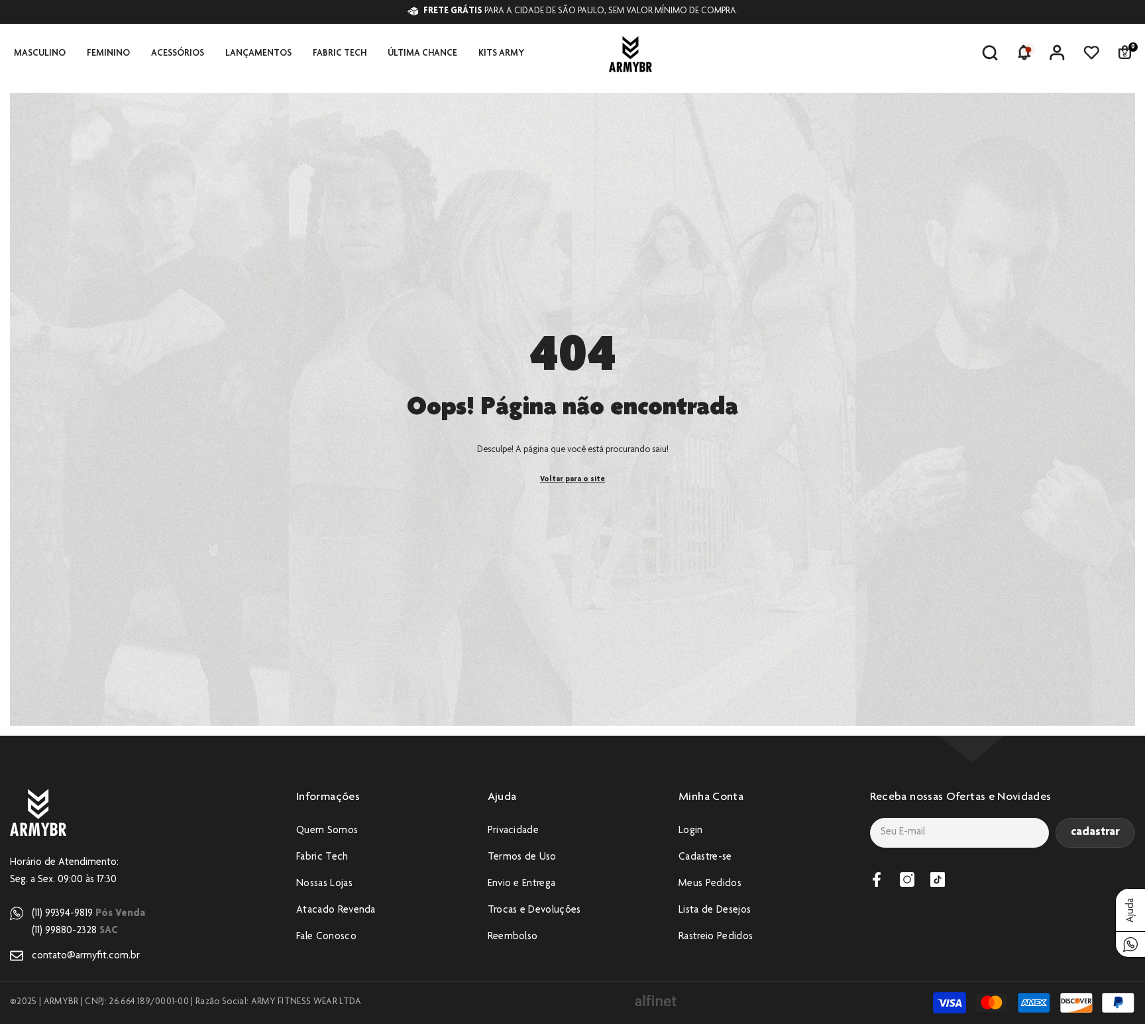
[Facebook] (876, 879)
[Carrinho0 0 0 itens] (1124, 52)
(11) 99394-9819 (88, 914)
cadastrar (1095, 832)
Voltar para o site (572, 479)
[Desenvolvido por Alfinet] (656, 1001)
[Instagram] (907, 879)
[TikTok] (937, 879)
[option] (618, 11)
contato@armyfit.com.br (86, 956)
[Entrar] (1057, 52)
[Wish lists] (1091, 52)
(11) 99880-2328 (75, 931)
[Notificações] (1023, 52)
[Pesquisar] (990, 52)
